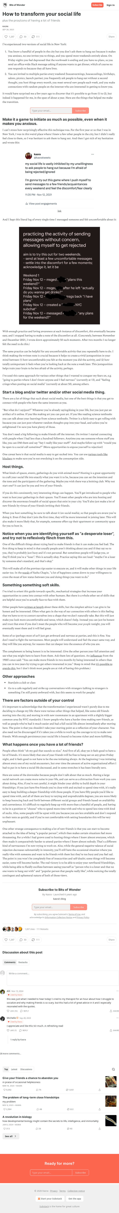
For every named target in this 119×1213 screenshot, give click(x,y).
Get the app (74, 1198)
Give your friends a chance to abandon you (30, 1078)
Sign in (111, 5)
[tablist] (15, 962)
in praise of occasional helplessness (21, 1082)
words (25, 573)
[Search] (113, 1069)
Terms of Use (74, 914)
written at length (34, 607)
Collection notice (76, 1190)
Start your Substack (51, 1198)
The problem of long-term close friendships (30, 1097)
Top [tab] (6, 1069)
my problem (9, 1101)
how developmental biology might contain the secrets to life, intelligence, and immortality (50, 1120)
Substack (44, 1206)
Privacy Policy (83, 917)
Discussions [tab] (26, 1069)
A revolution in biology (17, 1116)
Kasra (5, 26)
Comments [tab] (9, 962)
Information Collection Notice (58, 917)
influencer (96, 656)
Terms (62, 1190)
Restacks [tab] (22, 962)
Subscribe (97, 5)
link (59, 211)
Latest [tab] (14, 1069)
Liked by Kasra (16, 995)
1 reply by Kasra (18, 1039)
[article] (59, 1084)
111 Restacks (42, 929)
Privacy (53, 1190)
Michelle (11, 1017)
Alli (8, 990)
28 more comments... (10, 1053)
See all (9, 1136)
